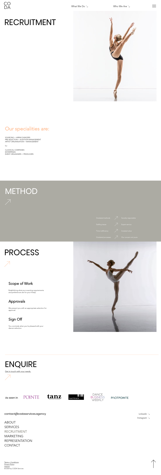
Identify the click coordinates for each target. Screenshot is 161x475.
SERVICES (11, 427)
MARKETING (13, 436)
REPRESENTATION (18, 441)
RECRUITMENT (15, 432)
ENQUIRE (21, 364)
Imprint (7, 466)
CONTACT (12, 445)
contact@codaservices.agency (25, 414)
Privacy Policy (9, 464)
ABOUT (10, 422)
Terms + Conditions (11, 462)
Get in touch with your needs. (18, 371)
